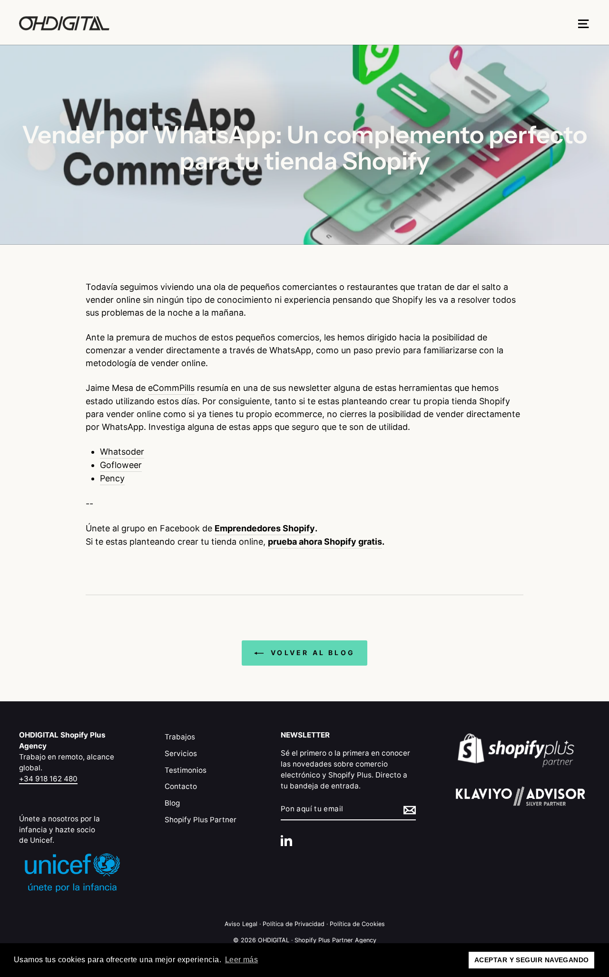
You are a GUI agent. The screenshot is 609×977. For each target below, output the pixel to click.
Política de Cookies (357, 923)
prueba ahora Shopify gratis (325, 542)
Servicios (181, 753)
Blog (172, 803)
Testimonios (185, 770)
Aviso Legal (241, 923)
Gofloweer (121, 465)
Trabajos (180, 736)
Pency (112, 478)
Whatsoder (122, 452)
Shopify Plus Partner (200, 819)
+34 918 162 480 (48, 778)
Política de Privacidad (293, 923)
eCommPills (171, 388)
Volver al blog (311, 652)
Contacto (181, 786)
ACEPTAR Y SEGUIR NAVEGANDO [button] (531, 960)
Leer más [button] (241, 960)
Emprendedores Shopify (265, 528)
